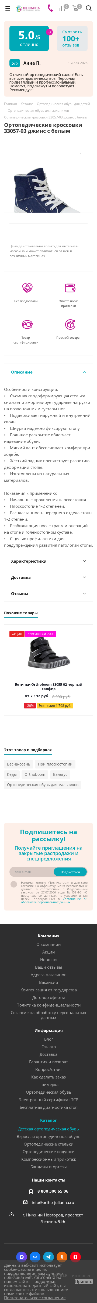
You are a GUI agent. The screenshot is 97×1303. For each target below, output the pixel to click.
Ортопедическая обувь (48, 1092)
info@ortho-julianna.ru (53, 1202)
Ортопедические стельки (49, 1144)
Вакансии (48, 982)
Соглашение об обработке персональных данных (54, 900)
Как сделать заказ (48, 1077)
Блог (48, 1039)
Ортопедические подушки (49, 1151)
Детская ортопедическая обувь (48, 1129)
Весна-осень (18, 764)
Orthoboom (35, 774)
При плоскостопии (55, 764)
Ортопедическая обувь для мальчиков (42, 784)
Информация (48, 1030)
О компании (48, 944)
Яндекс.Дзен (75, 1257)
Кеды (12, 774)
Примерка (48, 1084)
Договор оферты (48, 997)
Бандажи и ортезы (48, 1166)
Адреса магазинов (49, 974)
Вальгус (60, 774)
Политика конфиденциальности (48, 1005)
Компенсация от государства (48, 989)
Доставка (48, 1054)
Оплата (48, 1046)
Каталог (48, 1120)
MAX (21, 1257)
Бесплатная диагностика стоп (49, 1107)
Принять (83, 1281)
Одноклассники (62, 1257)
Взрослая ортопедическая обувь (49, 1136)
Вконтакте (35, 1257)
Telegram (48, 1257)
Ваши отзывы (48, 967)
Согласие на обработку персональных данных (48, 1015)
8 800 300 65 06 (52, 1191)
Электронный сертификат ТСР (48, 1099)
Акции (48, 952)
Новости (48, 959)
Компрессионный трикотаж (48, 1159)
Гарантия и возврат (48, 1061)
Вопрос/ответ (48, 1069)
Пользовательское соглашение (34, 1297)
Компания (49, 935)
